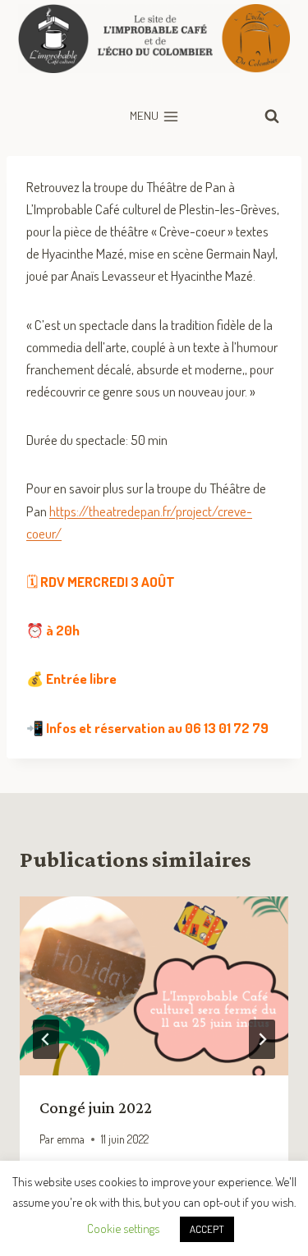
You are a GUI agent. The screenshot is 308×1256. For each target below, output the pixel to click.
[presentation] (154, 985)
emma (71, 1139)
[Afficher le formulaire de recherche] (272, 116)
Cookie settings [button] (123, 1228)
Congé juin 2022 (95, 1107)
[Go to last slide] (46, 1039)
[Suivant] (262, 1039)
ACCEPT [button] (207, 1228)
